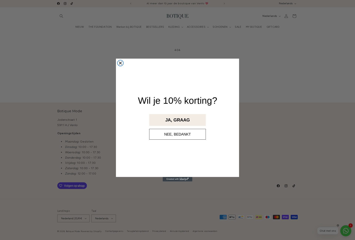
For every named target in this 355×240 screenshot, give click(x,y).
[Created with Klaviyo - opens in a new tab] (177, 179)
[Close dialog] (120, 63)
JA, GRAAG (177, 119)
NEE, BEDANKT (177, 134)
